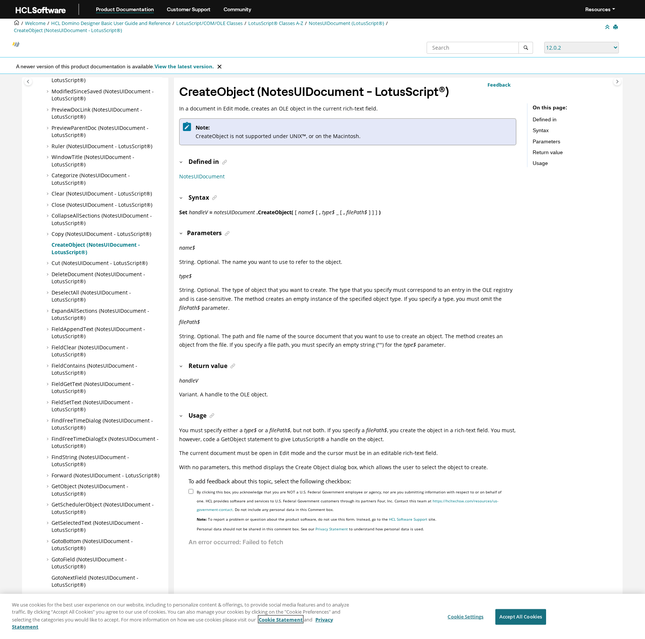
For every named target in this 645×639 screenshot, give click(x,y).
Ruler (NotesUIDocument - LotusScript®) (102, 146)
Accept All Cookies (520, 616)
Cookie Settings (465, 616)
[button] (49, 91)
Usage (540, 163)
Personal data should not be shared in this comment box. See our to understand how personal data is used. (310, 529)
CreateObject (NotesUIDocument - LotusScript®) (68, 30)
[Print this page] (616, 27)
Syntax (541, 130)
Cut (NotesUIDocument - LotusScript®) (99, 262)
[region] (322, 616)
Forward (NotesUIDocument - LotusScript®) (105, 475)
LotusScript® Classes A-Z (275, 23)
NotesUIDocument (202, 176)
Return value (548, 152)
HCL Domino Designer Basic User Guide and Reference (111, 23)
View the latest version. (184, 66)
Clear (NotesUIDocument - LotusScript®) (102, 193)
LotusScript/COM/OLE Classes (209, 23)
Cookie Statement (281, 619)
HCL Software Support (408, 519)
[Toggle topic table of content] (617, 81)
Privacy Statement (331, 529)
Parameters (546, 141)
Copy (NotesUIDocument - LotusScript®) (101, 233)
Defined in (545, 119)
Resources (598, 9)
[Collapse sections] (608, 27)
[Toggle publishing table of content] (28, 81)
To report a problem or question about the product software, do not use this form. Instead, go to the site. (316, 519)
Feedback (499, 84)
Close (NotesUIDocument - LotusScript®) (102, 204)
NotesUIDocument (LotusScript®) (346, 23)
